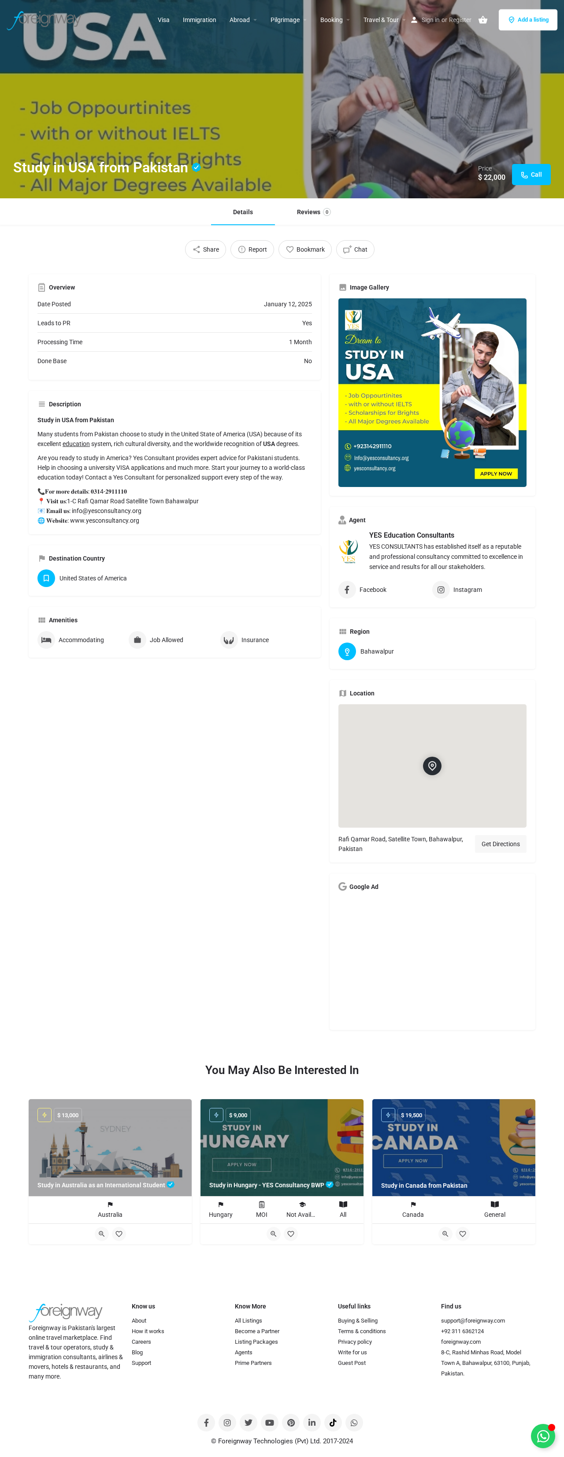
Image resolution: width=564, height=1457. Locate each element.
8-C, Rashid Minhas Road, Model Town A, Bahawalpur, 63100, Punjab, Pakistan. (486, 1363)
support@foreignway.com (473, 1320)
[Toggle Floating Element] (543, 1436)
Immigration (199, 19)
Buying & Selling (358, 1320)
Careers (141, 1341)
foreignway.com (461, 1341)
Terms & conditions (362, 1331)
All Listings (248, 1320)
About (139, 1320)
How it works (148, 1331)
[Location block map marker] (432, 765)
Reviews (312, 212)
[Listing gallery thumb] (432, 392)
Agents (243, 1352)
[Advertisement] (432, 959)
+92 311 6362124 (462, 1331)
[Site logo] (45, 18)
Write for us (352, 1352)
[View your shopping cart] (483, 20)
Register (460, 19)
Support (141, 1363)
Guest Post (352, 1363)
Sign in (431, 19)
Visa (164, 19)
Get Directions (501, 843)
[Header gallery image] (282, 99)
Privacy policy (355, 1341)
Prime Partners (253, 1363)
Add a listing (533, 19)
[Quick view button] (102, 1234)
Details (243, 212)
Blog (137, 1352)
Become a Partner (257, 1331)
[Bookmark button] (119, 1234)
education (76, 443)
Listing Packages (256, 1341)
